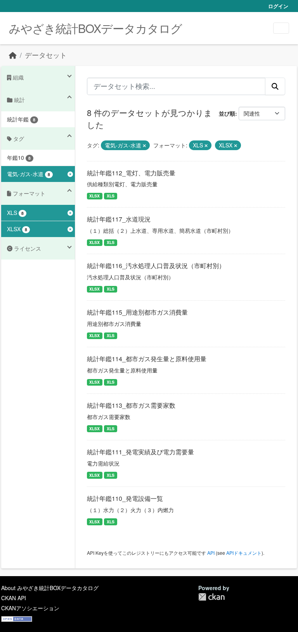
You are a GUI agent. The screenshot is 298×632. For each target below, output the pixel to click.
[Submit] (275, 86)
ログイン (278, 6)
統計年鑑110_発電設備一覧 (125, 498)
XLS (110, 196)
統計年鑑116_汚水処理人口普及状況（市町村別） (156, 265)
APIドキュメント (244, 552)
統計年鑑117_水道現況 (119, 219)
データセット (46, 55)
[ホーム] (13, 55)
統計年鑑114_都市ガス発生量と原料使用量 (146, 358)
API (211, 552)
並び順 (227, 113)
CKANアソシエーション (30, 608)
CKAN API (13, 598)
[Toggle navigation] (281, 28)
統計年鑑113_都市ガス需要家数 (131, 405)
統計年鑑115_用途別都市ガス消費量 (137, 312)
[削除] (144, 145)
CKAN (211, 597)
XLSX (94, 196)
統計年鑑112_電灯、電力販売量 (131, 172)
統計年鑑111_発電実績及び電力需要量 (140, 451)
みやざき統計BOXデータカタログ (95, 28)
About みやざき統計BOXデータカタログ (50, 588)
